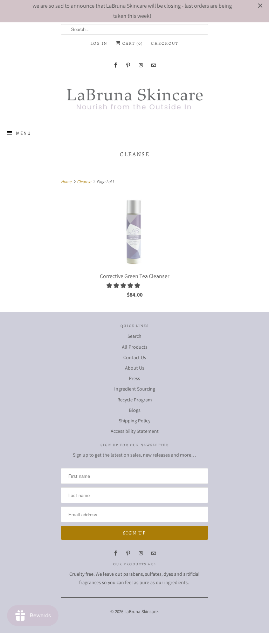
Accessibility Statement (135, 431)
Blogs (134, 410)
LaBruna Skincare (141, 611)
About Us (134, 368)
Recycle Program (134, 399)
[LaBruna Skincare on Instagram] (140, 65)
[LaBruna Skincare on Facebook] (115, 65)
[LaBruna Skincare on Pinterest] (128, 65)
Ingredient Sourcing (134, 389)
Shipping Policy (134, 420)
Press (134, 378)
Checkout (165, 43)
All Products (134, 347)
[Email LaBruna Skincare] (153, 65)
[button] (123, 285)
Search (134, 336)
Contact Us (134, 357)
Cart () (132, 43)
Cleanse (135, 154)
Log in (99, 43)
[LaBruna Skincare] (134, 97)
